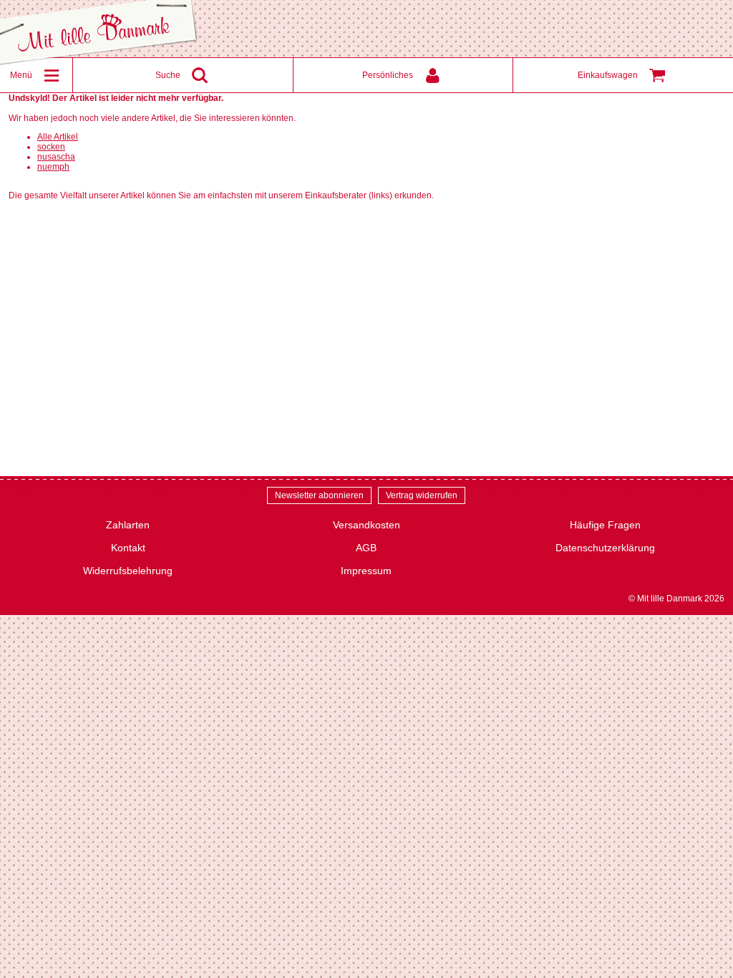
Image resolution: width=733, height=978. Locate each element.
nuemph (53, 167)
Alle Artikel (57, 137)
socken (51, 147)
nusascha (56, 157)
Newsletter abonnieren (319, 495)
